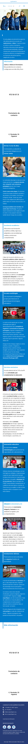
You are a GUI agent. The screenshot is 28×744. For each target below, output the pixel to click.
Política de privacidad (13, 741)
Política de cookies (20, 741)
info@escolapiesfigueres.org (10, 712)
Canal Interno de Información (8, 719)
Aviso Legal (6, 741)
